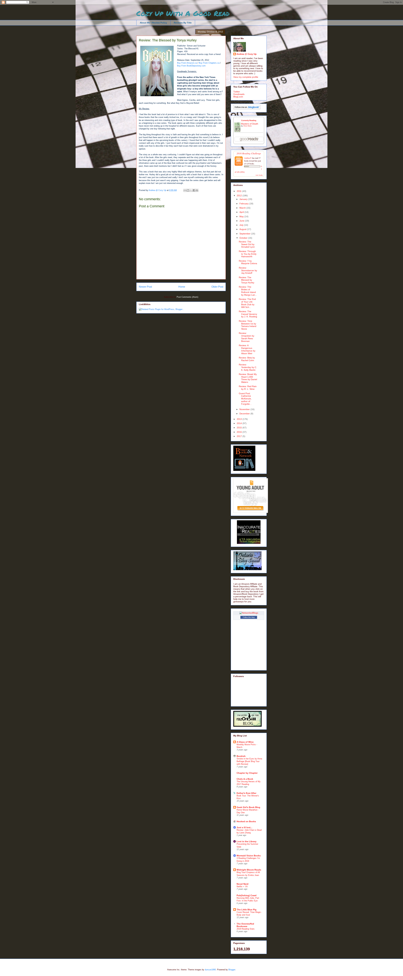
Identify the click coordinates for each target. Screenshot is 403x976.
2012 (239, 195)
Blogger (231, 969)
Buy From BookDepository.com (191, 66)
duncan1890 (210, 969)
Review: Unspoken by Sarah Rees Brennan (246, 337)
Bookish (241, 756)
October (243, 238)
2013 (239, 419)
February (244, 203)
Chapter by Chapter (247, 773)
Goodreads (238, 94)
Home (181, 286)
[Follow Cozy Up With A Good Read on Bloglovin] (247, 108)
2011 (239, 191)
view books (259, 175)
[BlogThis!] (188, 190)
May (241, 216)
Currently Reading (248, 120)
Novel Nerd (242, 884)
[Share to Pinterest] (197, 190)
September (245, 233)
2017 (239, 436)
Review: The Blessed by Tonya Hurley (246, 280)
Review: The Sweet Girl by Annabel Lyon (247, 244)
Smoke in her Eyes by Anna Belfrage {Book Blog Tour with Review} (249, 761)
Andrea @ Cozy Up (246, 54)
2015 (239, 427)
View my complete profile (245, 77)
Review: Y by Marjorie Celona (248, 262)
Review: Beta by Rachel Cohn (247, 359)
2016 (239, 432)
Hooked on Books (246, 821)
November (244, 409)
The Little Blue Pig (246, 909)
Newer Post (145, 286)
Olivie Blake (247, 126)
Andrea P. (248, 158)
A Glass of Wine (245, 742)
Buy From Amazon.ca (187, 63)
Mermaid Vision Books (249, 855)
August (243, 229)
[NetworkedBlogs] (248, 613)
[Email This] (185, 190)
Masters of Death (249, 123)
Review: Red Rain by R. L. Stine (248, 387)
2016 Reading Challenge (249, 153)
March (242, 208)
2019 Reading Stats (246, 929)
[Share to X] (191, 190)
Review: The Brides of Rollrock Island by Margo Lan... (248, 291)
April (241, 212)
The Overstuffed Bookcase (245, 925)
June (242, 220)
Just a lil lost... (244, 827)
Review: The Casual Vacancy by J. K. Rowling (248, 314)
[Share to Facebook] (194, 190)
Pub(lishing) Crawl (246, 895)
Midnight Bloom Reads (249, 869)
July (241, 225)
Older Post (217, 286)
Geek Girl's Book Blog (248, 807)
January (243, 199)
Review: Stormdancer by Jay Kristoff (248, 270)
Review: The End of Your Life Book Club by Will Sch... (247, 303)
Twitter (236, 91)
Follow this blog (249, 617)
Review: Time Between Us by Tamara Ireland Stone (247, 325)
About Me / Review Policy (153, 22)
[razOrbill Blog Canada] (247, 726)
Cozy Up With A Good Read (183, 13)
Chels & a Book (245, 779)
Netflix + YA (242, 886)
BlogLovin (238, 96)
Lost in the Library (246, 841)
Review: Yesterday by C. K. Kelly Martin (248, 367)
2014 (239, 423)
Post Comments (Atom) (187, 297)
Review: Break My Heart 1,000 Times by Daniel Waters (248, 378)
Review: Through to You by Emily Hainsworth (247, 254)
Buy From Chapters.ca (209, 63)
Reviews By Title (183, 22)
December (244, 413)
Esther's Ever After (246, 793)
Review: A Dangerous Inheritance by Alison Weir (247, 349)
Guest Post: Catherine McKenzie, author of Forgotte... (245, 398)
